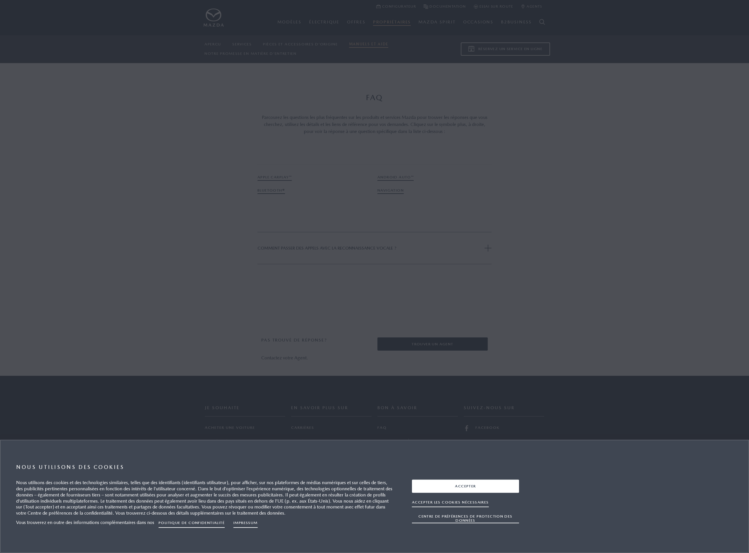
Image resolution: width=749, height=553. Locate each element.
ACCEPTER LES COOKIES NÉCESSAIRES (450, 502)
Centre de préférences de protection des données (465, 518)
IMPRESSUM (245, 522)
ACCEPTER (465, 486)
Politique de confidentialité (192, 522)
